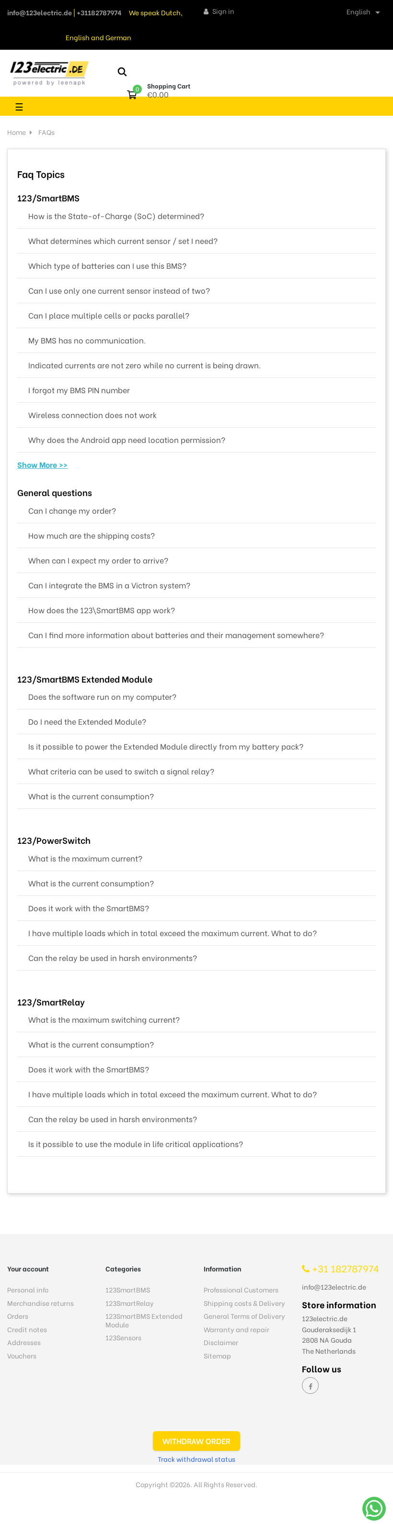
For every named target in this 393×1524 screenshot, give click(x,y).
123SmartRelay (129, 1303)
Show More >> (42, 464)
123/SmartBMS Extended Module (84, 679)
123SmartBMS (127, 1289)
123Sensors (123, 1337)
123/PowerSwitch (54, 841)
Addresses (24, 1342)
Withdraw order (196, 1440)
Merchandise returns (40, 1303)
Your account (28, 1268)
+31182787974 (99, 12)
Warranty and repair (236, 1329)
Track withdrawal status (196, 1459)
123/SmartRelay (51, 1002)
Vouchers (21, 1355)
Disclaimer (221, 1342)
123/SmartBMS (48, 198)
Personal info (27, 1289)
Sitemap (217, 1355)
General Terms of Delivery (244, 1316)
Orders (17, 1316)
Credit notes (27, 1329)
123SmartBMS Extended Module (144, 1320)
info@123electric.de (39, 12)
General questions (54, 493)
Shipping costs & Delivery (244, 1303)
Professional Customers (241, 1289)
